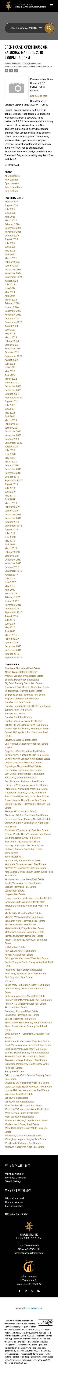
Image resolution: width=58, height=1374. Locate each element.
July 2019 (10, 488)
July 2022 (10, 363)
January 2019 (12, 510)
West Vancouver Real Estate (19, 1116)
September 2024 (13, 277)
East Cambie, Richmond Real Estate (23, 770)
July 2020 (10, 450)
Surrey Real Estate (14, 1071)
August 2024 (11, 280)
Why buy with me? (14, 1173)
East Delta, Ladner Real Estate (20, 777)
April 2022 (10, 375)
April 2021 (10, 416)
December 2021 (13, 386)
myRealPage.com (34, 1308)
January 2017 (12, 601)
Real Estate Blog (13, 187)
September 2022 (13, 356)
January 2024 (12, 307)
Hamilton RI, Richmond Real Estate (22, 841)
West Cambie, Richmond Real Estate (23, 1105)
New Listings (11, 179)
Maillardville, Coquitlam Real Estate (23, 913)
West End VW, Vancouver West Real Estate (27, 1109)
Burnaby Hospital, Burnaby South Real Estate (33, 67)
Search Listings (13, 1181)
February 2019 (12, 506)
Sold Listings (11, 191)
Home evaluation (14, 1202)
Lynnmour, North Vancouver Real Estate (25, 902)
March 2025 (11, 258)
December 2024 (13, 269)
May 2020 (10, 458)
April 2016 (10, 631)
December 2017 (13, 559)
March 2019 (11, 503)
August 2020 (11, 446)
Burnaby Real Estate (15, 713)
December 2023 (13, 310)
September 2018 (13, 525)
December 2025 (13, 228)
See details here (38, 96)
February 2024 (12, 303)
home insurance (13, 856)
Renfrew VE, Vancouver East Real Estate (25, 1003)
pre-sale (9, 981)
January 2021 (12, 427)
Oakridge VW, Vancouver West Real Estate (26, 958)
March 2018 (11, 548)
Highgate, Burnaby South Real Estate (23, 849)
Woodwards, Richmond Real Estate (23, 1143)
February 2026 (12, 224)
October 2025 (12, 235)
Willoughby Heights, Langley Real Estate (26, 1139)
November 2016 (13, 605)
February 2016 (12, 638)
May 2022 (10, 371)
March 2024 (11, 299)
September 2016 (13, 612)
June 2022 (10, 367)
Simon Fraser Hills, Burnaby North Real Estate (28, 1022)
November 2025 (13, 231)
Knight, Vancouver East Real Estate (23, 883)
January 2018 (12, 555)
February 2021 (12, 424)
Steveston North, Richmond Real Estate (25, 1056)
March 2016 (11, 635)
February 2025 (12, 262)
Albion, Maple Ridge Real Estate (21, 672)
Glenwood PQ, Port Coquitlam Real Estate (26, 815)
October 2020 (12, 439)
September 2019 (13, 480)
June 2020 (10, 454)
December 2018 (13, 514)
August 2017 (11, 574)
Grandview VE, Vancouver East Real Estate (26, 830)
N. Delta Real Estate (15, 947)
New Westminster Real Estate (20, 951)
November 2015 (13, 650)
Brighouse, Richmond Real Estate (22, 698)
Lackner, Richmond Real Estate (20, 886)
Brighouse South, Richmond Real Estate (25, 694)
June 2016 (10, 623)
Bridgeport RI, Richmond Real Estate (23, 691)
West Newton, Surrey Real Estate (22, 1113)
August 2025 (11, 239)
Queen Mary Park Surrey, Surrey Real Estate (27, 985)
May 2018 (10, 540)
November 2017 (13, 563)
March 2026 (11, 220)
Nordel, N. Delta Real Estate (19, 954)
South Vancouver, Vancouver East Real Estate (28, 1045)
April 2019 (10, 499)
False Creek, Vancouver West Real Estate (26, 789)
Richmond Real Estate (16, 1007)
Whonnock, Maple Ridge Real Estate (23, 1135)
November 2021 (13, 390)
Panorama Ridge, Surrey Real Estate (23, 969)
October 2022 (12, 352)
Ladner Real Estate (14, 890)
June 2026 (10, 213)
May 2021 (10, 412)
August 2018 (11, 529)
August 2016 (11, 616)
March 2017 (11, 593)
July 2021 (10, 405)
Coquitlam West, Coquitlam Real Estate (25, 751)
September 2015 (13, 657)
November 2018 (13, 518)
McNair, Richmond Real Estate (20, 924)
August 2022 (11, 360)
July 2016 (10, 620)
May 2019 (10, 495)
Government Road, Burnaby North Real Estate (28, 819)
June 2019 (10, 491)
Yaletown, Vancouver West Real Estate (24, 1146)
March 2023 (11, 337)
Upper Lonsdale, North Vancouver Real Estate (28, 1086)
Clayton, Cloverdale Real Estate (21, 740)
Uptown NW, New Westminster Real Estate (27, 1090)
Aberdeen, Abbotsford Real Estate (22, 668)
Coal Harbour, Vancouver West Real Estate (26, 743)
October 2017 (12, 567)
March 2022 (11, 378)
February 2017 (12, 597)
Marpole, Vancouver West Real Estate (24, 917)
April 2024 (10, 295)
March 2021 (11, 420)
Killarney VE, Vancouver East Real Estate (26, 868)
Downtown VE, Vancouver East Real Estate (27, 755)
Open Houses (12, 183)
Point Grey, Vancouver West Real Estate (25, 973)
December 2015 (13, 646)
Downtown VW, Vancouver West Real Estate (27, 758)
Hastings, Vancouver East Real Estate (24, 845)
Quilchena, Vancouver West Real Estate (25, 996)
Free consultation (14, 1206)
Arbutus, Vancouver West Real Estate (24, 675)
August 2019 (11, 484)
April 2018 (10, 544)
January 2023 (12, 345)
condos (8, 747)
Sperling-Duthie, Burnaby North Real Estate (27, 1052)
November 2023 (13, 314)
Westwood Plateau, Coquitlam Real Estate (26, 1120)
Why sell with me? (14, 1198)
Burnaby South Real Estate (18, 717)
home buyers (11, 853)
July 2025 (10, 243)
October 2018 (12, 522)
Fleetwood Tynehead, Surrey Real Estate (26, 792)
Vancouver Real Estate (16, 1097)
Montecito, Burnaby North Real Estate (24, 936)
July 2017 (10, 578)
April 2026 (10, 216)
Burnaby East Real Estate (18, 702)
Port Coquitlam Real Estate (19, 977)
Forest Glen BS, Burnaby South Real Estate (27, 796)
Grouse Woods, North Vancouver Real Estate (28, 834)
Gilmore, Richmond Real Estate (20, 811)
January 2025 (12, 265)
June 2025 (10, 246)
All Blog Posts (12, 175)
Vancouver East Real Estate (19, 1094)
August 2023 (11, 326)
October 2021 (12, 394)
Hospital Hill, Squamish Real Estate (23, 860)
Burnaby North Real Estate (18, 709)
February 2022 (12, 382)
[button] (19, 1291)
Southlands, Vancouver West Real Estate (26, 1049)
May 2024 (10, 292)
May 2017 (10, 586)
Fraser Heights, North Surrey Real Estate (26, 800)
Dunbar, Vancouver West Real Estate (23, 762)
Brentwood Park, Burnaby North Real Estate (27, 687)
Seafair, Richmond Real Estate (20, 1018)
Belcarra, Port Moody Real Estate (22, 679)
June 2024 (10, 288)
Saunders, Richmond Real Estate (21, 1011)
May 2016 (10, 627)
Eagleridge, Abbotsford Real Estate (23, 766)
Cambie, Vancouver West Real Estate (24, 721)
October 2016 (12, 608)
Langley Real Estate (15, 894)
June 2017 (10, 582)
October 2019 (12, 476)
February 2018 (12, 552)
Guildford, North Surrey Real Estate (23, 837)
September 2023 (13, 322)
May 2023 (10, 333)
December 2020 (13, 431)
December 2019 (13, 469)
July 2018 (10, 533)
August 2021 (11, 401)
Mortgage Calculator (15, 1177)
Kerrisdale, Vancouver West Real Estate (25, 864)
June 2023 (10, 329)
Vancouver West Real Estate (19, 1101)
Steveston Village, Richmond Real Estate (26, 1060)
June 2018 (10, 537)
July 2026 (10, 209)
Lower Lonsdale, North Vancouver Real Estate (28, 898)
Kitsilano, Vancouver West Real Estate (24, 879)
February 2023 (12, 341)
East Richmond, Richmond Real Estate (24, 781)
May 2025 (10, 250)
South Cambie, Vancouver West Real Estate (27, 1041)
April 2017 (10, 589)
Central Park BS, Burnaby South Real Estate (27, 728)
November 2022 (13, 348)
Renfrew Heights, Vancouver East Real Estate (28, 1000)
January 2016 (12, 642)
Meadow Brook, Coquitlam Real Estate (24, 928)
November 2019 (13, 473)
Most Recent (11, 201)
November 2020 (13, 435)
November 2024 (13, 273)
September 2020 (13, 442)
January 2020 (12, 465)
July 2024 (10, 284)
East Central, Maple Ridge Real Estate (24, 773)
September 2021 (13, 397)
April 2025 (10, 254)
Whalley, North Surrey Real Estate (22, 1124)
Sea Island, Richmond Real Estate (22, 1015)
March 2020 (11, 461)
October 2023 (12, 318)
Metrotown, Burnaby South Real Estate (24, 932)
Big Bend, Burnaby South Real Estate (23, 683)
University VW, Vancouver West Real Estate (27, 1082)
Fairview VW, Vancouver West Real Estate (26, 785)
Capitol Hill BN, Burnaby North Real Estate (26, 725)
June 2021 (10, 409)
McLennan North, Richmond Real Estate (25, 920)
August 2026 (11, 205)
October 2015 (12, 654)
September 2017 (13, 571)
